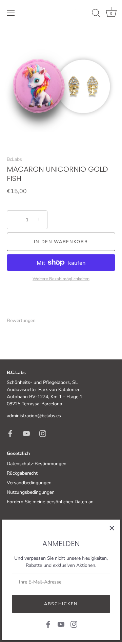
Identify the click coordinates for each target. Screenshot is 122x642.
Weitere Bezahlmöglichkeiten (61, 279)
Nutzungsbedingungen (31, 492)
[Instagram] (73, 624)
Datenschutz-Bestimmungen (36, 463)
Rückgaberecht (22, 473)
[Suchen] (95, 13)
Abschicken (61, 604)
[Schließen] (111, 528)
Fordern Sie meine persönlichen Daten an (50, 502)
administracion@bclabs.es (34, 415)
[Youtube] (61, 624)
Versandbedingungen (29, 482)
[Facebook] (48, 624)
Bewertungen (21, 320)
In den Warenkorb (61, 242)
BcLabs (14, 159)
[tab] (24, 320)
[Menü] (10, 12)
